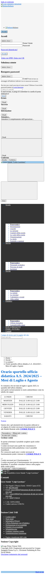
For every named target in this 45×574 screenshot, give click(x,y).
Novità (8, 360)
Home (8, 358)
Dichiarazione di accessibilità (16, 525)
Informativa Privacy (13, 521)
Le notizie (9, 362)
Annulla (4, 160)
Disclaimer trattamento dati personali (14, 554)
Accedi (4, 32)
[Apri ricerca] (26, 172)
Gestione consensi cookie (15, 531)
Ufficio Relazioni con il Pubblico (18, 523)
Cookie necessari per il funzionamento (15, 460)
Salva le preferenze (18, 469)
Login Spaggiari (18, 87)
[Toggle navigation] (19, 190)
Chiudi (4, 102)
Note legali (10, 519)
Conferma (12, 160)
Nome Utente (28, 43)
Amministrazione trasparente (16, 533)
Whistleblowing (11, 529)
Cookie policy (11, 517)
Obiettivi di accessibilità (14, 527)
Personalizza (6, 433)
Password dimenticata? (9, 50)
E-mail (25, 79)
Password (26, 46)
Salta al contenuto (7, 2)
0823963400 (13, 488)
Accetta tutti (9, 435)
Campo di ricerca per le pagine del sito (15, 335)
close (3, 201)
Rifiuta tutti (20, 433)
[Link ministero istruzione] (11, 4)
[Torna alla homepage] (22, 162)
